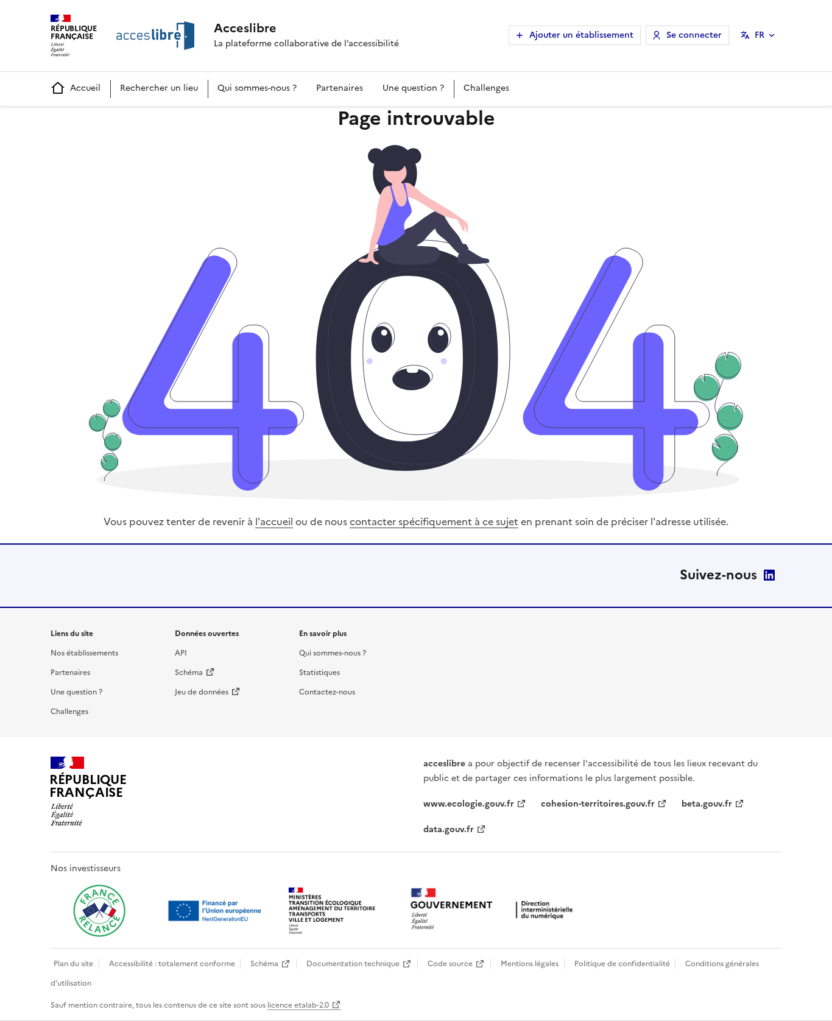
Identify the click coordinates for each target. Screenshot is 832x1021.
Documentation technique (353, 963)
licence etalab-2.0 (298, 1005)
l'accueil (274, 521)
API (181, 653)
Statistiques (319, 672)
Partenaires (339, 88)
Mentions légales (530, 963)
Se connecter (694, 35)
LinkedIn (769, 575)
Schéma (189, 672)
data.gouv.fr (448, 829)
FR (759, 35)
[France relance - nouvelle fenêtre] (99, 910)
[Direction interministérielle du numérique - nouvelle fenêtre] (494, 909)
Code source (450, 963)
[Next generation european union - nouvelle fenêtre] (216, 910)
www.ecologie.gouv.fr (468, 803)
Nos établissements (84, 653)
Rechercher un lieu (159, 88)
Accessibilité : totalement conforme (172, 963)
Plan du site (73, 963)
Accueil (85, 88)
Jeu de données (201, 692)
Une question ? (413, 88)
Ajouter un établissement (581, 35)
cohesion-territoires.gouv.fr (598, 803)
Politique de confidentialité (622, 963)
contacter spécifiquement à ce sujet (434, 521)
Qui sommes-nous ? (257, 88)
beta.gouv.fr (707, 803)
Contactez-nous (327, 692)
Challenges (486, 88)
